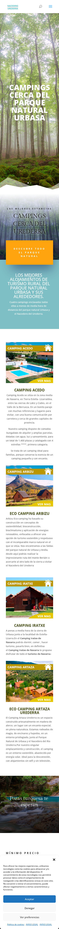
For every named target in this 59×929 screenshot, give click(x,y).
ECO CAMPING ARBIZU (29, 513)
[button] (54, 859)
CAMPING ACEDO (29, 389)
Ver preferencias (29, 917)
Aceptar (29, 899)
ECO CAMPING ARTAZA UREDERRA (29, 710)
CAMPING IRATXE (29, 625)
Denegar (30, 908)
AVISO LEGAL (32, 924)
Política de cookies (15, 924)
